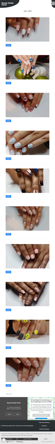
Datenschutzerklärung (44, 422)
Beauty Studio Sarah (8, 4)
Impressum (44, 425)
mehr (45, 439)
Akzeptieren (27, 439)
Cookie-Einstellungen (44, 429)
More (8, 45)
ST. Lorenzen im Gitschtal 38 (13, 407)
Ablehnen (9, 439)
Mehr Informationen (41, 415)
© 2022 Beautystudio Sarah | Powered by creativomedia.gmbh (17, 425)
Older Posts (9, 394)
